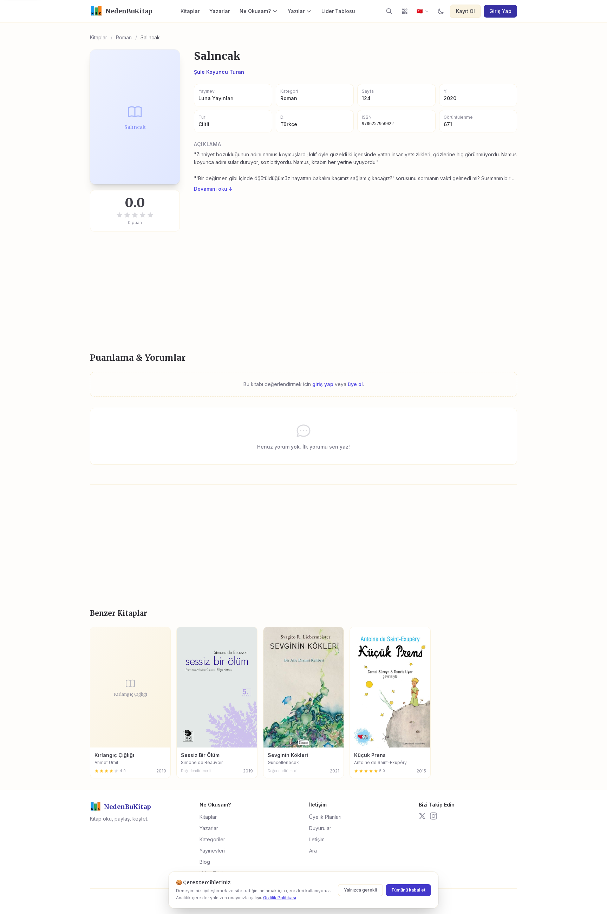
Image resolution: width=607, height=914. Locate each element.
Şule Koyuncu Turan (219, 72)
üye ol (355, 384)
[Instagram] (433, 816)
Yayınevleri (212, 851)
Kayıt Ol (465, 11)
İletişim (317, 839)
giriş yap (322, 384)
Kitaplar (190, 11)
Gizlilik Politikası (279, 897)
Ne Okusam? (255, 11)
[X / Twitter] (422, 816)
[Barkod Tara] (404, 11)
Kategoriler (212, 839)
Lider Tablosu (338, 11)
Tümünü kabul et (408, 890)
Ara (313, 851)
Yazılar (296, 11)
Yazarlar (219, 11)
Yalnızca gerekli (360, 890)
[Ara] (389, 11)
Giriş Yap (500, 11)
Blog (205, 862)
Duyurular (320, 828)
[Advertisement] (300, 292)
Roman (124, 37)
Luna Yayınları (216, 98)
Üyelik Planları (325, 817)
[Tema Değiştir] (441, 11)
